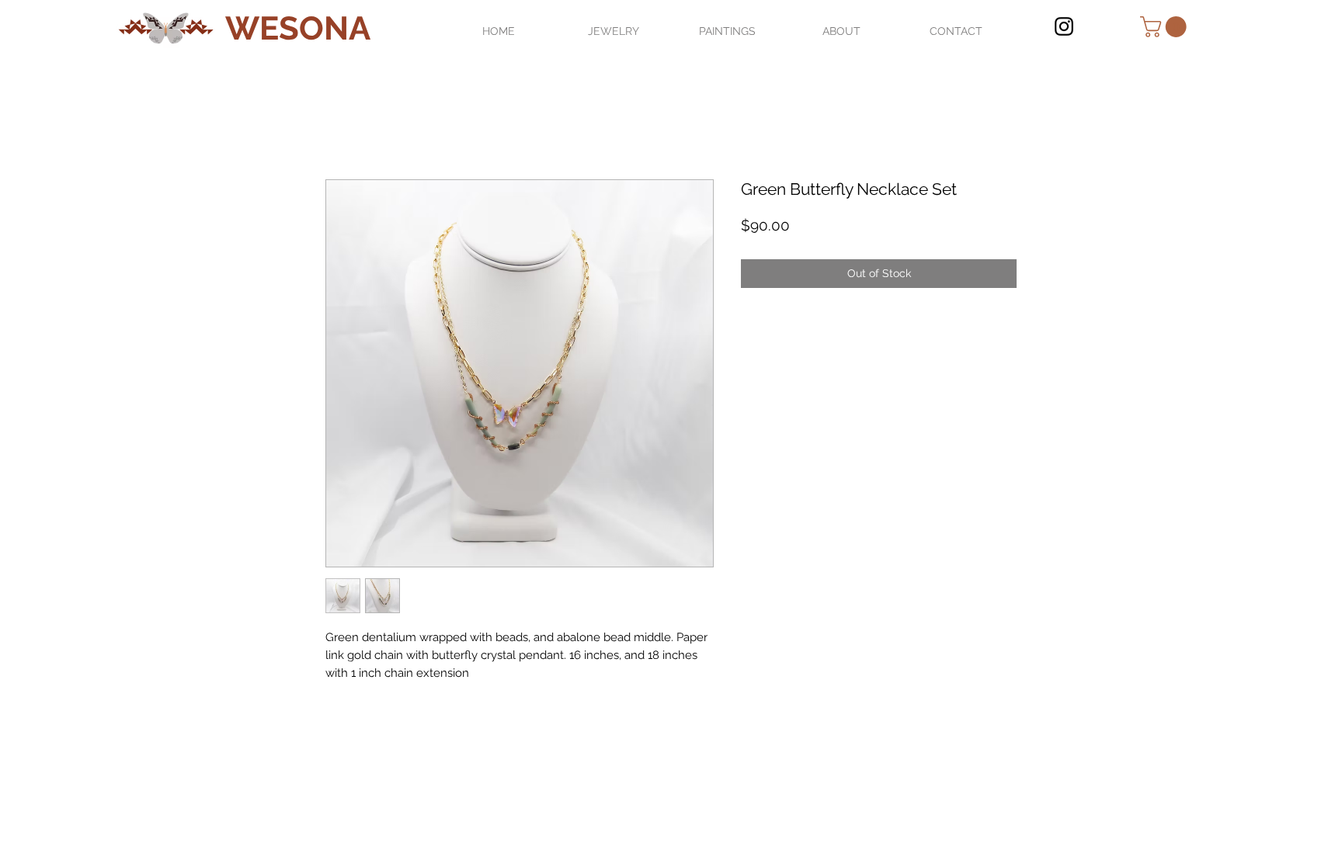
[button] (1165, 26)
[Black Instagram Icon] (1064, 26)
